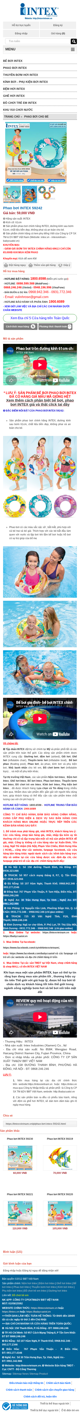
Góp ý (66, 265)
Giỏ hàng (58, 33)
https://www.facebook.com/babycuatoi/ (32, 953)
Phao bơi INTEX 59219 (60, 1138)
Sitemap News (21, 1373)
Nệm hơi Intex (29, 1283)
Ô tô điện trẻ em (70, 1410)
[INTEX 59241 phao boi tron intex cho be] (40, 490)
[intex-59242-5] (40, 646)
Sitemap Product (38, 1373)
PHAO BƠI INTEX (15, 67)
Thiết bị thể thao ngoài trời (54, 1403)
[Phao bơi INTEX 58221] (20, 1213)
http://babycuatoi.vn (64, 1091)
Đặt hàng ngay (17, 265)
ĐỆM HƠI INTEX (14, 88)
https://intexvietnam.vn (55, 932)
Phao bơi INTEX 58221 (20, 1194)
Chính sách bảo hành (58, 1383)
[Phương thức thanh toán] (55, 327)
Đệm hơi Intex (47, 1283)
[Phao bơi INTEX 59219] (60, 1158)
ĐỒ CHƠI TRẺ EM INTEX (20, 102)
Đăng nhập (21, 33)
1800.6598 (35, 805)
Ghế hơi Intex (63, 1283)
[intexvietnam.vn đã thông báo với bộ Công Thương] (14, 1407)
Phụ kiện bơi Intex (12, 1290)
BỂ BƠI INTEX (12, 60)
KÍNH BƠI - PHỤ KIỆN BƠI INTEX (25, 81)
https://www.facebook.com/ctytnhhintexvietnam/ (31, 947)
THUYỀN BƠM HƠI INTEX (20, 74)
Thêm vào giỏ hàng (45, 265)
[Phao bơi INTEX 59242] (12, 202)
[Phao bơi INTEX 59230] (20, 1158)
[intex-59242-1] (40, 596)
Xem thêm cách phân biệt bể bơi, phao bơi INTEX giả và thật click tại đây (40, 402)
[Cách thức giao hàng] (20, 327)
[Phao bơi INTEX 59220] (60, 1213)
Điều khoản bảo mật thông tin (26, 1383)
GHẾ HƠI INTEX (14, 95)
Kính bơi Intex (51, 784)
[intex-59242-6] (40, 693)
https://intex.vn (69, 1084)
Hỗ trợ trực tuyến (21, 25)
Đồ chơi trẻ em (20, 1295)
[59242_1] (47, 198)
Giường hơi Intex (57, 1290)
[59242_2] (29, 202)
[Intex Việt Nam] (40, 12)
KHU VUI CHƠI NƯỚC (18, 109)
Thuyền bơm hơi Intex (44, 1287)
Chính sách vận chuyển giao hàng (54, 1389)
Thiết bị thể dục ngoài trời (44, 1410)
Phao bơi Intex (22, 1287)
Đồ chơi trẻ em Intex (28, 784)
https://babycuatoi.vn (15, 936)
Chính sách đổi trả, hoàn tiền (40, 1396)
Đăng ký (58, 25)
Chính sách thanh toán (19, 1389)
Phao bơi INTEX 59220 (60, 1194)
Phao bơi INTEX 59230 (20, 1138)
